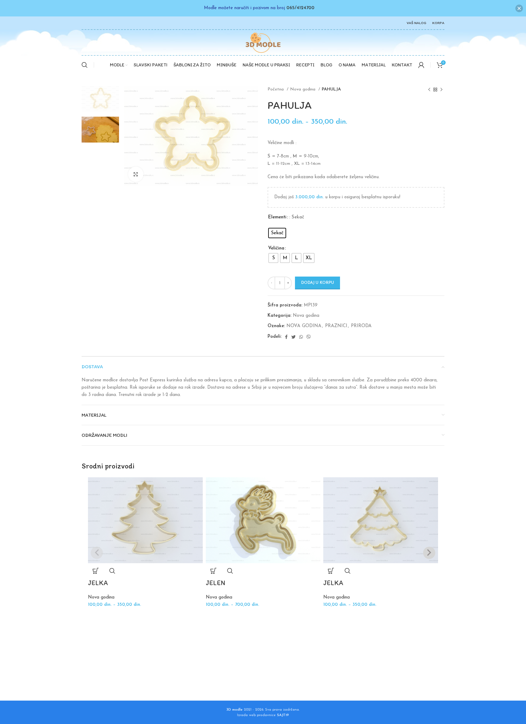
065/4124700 (300, 8)
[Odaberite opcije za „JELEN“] (213, 570)
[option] (100, 99)
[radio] (277, 233)
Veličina (276, 248)
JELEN (215, 583)
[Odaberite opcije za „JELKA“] (95, 570)
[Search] (85, 65)
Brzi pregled (112, 570)
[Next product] (441, 90)
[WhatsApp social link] (301, 337)
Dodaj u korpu (317, 283)
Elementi (277, 217)
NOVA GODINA (303, 326)
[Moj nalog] (421, 65)
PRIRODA (361, 326)
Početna (276, 89)
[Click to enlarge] (135, 174)
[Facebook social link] (286, 337)
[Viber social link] (309, 337)
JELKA (98, 583)
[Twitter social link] (293, 337)
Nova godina (303, 89)
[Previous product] (429, 90)
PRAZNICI (336, 326)
